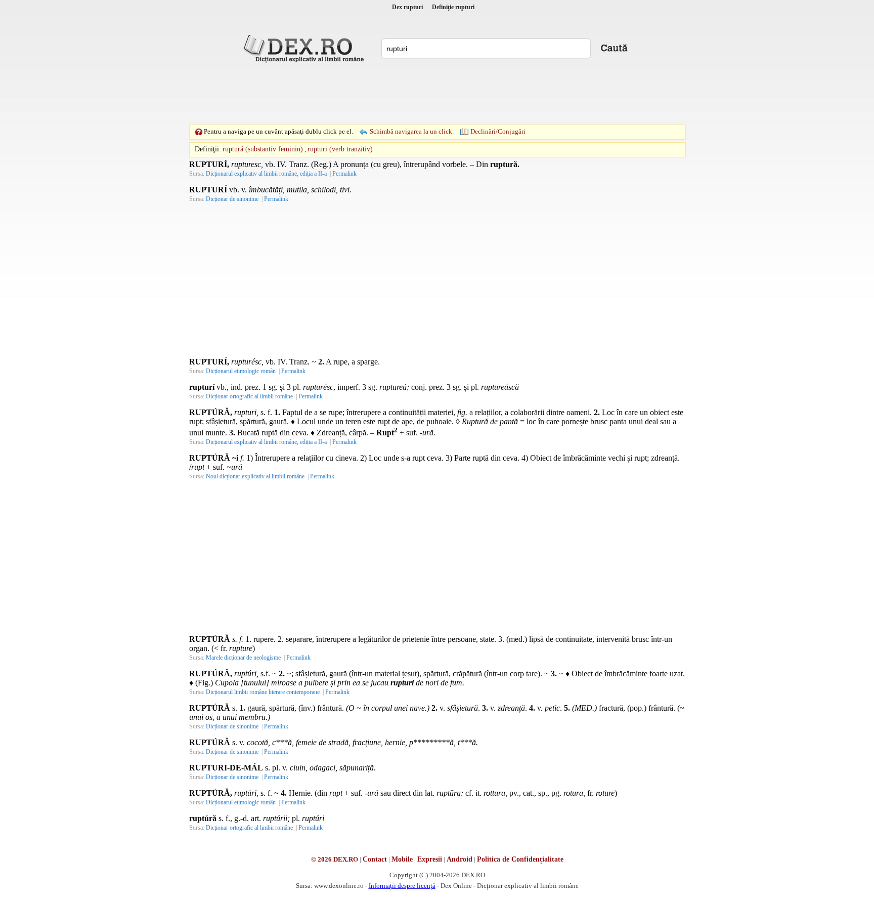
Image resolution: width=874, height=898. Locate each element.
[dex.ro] (305, 48)
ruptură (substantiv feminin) (263, 149)
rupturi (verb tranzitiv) (340, 149)
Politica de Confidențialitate (520, 859)
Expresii (429, 859)
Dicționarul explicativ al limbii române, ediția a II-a (266, 173)
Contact (375, 859)
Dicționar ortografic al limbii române (249, 396)
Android (459, 859)
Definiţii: (208, 149)
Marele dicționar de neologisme (243, 657)
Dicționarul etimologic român (241, 371)
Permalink (344, 173)
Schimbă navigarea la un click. (412, 131)
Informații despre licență (402, 885)
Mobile (402, 859)
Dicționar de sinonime (232, 198)
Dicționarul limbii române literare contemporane (263, 692)
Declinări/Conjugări (498, 131)
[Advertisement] (437, 93)
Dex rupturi (407, 7)
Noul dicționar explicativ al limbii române (255, 476)
